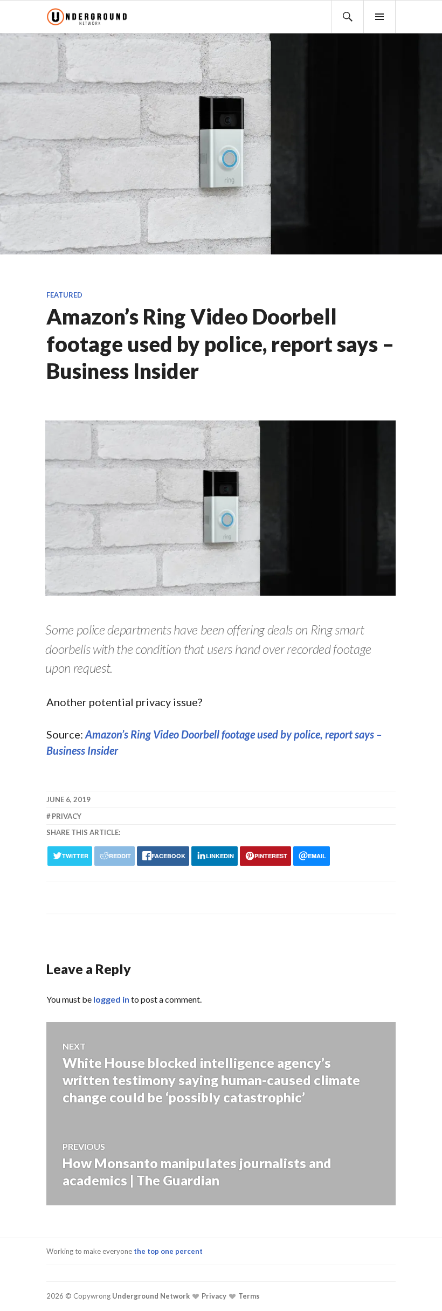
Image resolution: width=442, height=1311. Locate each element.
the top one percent (168, 1251)
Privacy (213, 1296)
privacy (66, 816)
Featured (64, 295)
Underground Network (150, 1296)
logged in (111, 999)
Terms (248, 1296)
